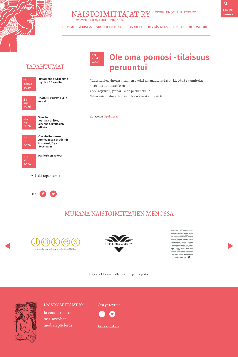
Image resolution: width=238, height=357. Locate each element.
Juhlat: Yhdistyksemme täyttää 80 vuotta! (53, 80)
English (228, 10)
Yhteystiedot (198, 27)
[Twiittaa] (53, 194)
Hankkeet (135, 27)
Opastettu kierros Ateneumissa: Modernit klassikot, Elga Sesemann (53, 141)
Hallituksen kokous (50, 155)
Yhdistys (85, 27)
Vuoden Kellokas (109, 27)
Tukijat (178, 27)
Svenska (228, 14)
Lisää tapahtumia (47, 175)
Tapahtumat (110, 117)
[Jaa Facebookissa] (43, 194)
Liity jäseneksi (157, 27)
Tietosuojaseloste (108, 326)
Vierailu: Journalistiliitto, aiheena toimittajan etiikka (51, 122)
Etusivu (68, 27)
